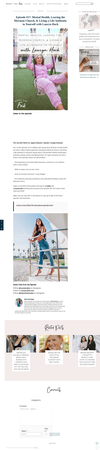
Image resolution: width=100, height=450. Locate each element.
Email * (46, 430)
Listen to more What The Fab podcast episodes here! (34, 205)
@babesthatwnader (26, 293)
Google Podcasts (56, 143)
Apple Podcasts (36, 143)
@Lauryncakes (24, 288)
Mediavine (36, 447)
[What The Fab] (14, 3)
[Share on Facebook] (2, 225)
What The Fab (54, 301)
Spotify (46, 143)
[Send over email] (2, 228)
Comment (23, 406)
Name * (24, 431)
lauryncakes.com (27, 291)
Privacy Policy (52, 443)
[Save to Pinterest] (2, 221)
